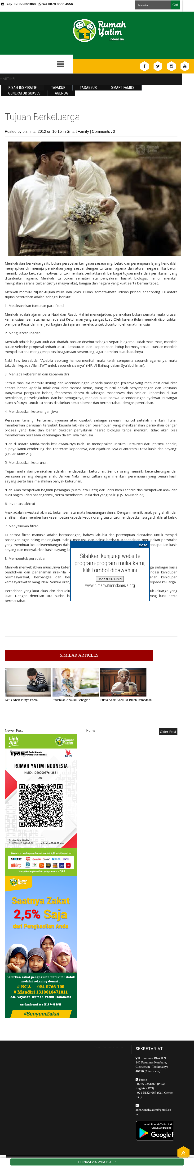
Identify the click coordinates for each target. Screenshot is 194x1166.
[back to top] (183, 1152)
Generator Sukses (24, 93)
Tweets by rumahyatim (108, 1047)
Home (91, 730)
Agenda (61, 93)
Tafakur (58, 87)
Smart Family (122, 87)
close (143, 544)
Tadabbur (88, 87)
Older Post (168, 731)
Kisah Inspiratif (22, 87)
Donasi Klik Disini (110, 579)
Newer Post (14, 730)
